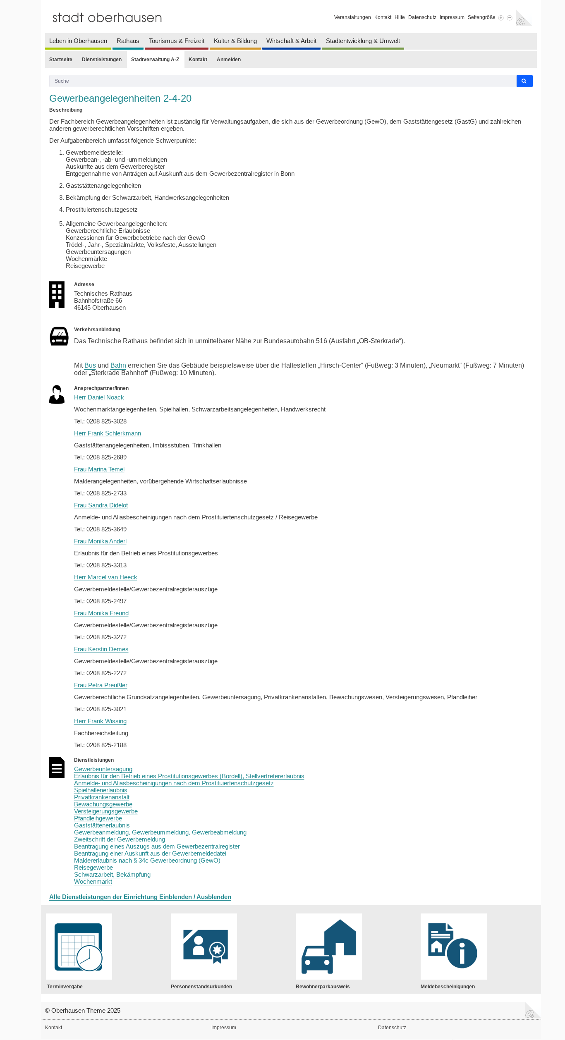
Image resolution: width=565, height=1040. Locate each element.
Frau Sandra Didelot (101, 505)
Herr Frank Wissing (100, 720)
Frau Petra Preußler (100, 685)
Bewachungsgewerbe (103, 804)
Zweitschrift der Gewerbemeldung (119, 839)
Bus (90, 365)
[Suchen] (525, 81)
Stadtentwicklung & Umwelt (363, 40)
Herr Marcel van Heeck (105, 577)
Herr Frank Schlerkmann (107, 433)
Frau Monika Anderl (100, 541)
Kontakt (382, 17)
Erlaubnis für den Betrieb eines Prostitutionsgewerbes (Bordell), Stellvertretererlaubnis (189, 775)
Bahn (118, 365)
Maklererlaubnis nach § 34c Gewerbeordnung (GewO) (147, 860)
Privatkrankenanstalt (101, 797)
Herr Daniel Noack (99, 397)
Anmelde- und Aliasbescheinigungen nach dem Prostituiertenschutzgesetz (174, 783)
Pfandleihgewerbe (98, 818)
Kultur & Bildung (235, 40)
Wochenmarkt (93, 881)
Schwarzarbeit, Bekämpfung (112, 874)
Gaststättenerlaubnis (102, 825)
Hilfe (400, 17)
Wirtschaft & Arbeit (291, 40)
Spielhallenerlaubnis (100, 790)
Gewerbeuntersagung (103, 768)
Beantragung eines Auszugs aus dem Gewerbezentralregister (157, 846)
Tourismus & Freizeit (176, 40)
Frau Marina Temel (99, 469)
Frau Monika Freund (101, 613)
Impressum (452, 17)
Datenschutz (422, 17)
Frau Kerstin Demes (101, 649)
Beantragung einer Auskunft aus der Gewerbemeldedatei (150, 853)
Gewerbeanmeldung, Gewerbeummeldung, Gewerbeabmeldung (160, 832)
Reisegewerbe (93, 867)
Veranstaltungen (352, 17)
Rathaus (128, 40)
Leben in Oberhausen (78, 40)
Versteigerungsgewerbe (106, 811)
